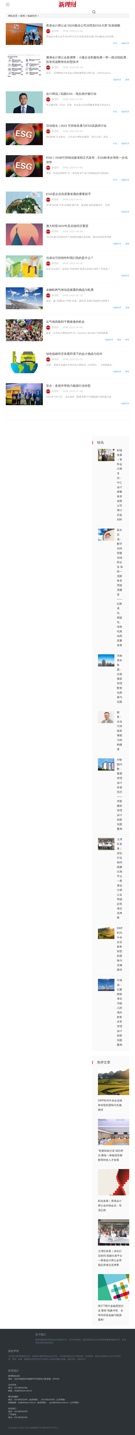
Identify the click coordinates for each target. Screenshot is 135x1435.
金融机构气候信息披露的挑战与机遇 (70, 289)
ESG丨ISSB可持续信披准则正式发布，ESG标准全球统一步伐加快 (87, 160)
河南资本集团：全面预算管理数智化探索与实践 (119, 678)
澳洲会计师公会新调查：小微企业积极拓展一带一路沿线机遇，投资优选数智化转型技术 (87, 59)
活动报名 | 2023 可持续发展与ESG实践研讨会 (76, 125)
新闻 (127, 79)
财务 (127, 340)
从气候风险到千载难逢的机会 (65, 321)
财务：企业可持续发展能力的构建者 (119, 731)
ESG (115, 43)
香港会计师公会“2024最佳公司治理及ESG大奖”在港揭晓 (83, 25)
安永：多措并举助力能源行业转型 (68, 385)
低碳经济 (125, 43)
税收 (119, 340)
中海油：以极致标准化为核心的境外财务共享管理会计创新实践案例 (119, 1012)
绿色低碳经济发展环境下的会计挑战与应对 (74, 353)
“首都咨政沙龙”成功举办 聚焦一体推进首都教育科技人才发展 (110, 1155)
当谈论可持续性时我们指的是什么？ (70, 258)
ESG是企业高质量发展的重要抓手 (68, 194)
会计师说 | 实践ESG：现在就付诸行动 (71, 93)
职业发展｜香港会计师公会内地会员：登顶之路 (110, 1206)
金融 (127, 307)
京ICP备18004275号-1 (48, 1428)
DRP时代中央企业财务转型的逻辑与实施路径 (110, 1105)
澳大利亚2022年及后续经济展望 (67, 226)
